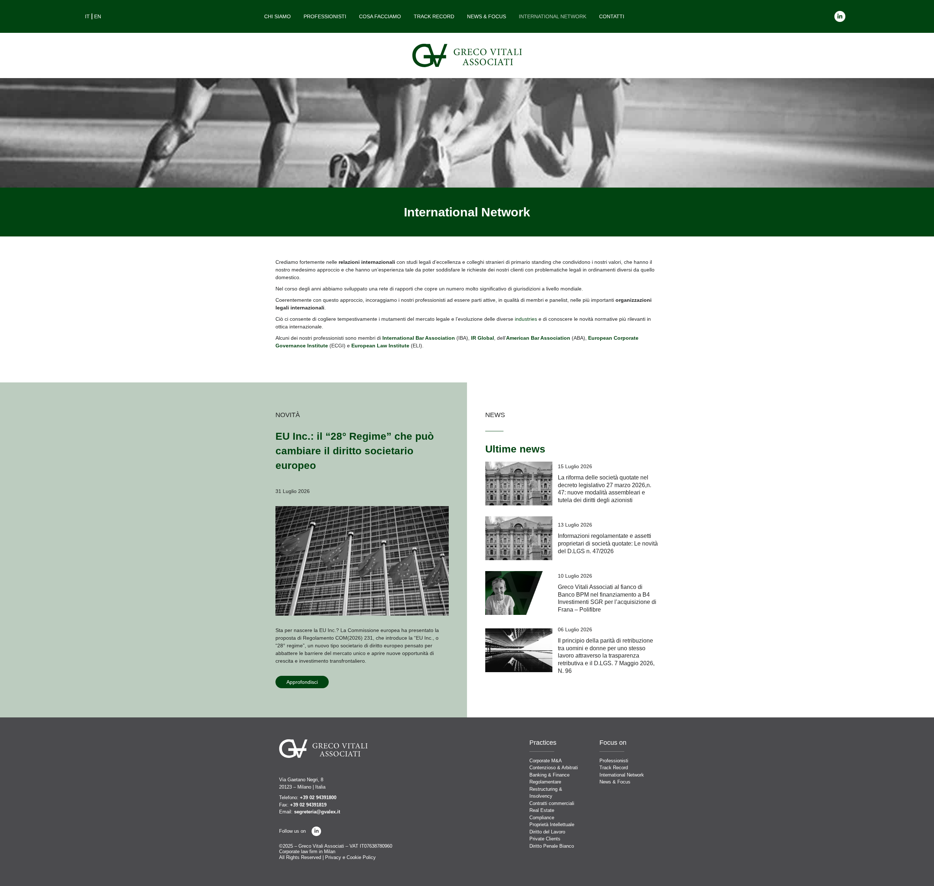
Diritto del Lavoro (547, 832)
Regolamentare (545, 782)
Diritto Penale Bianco (551, 846)
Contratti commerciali (551, 803)
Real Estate (541, 810)
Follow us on (292, 831)
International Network (552, 16)
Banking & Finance (549, 775)
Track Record (434, 16)
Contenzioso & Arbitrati (553, 767)
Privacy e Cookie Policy (350, 857)
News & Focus (486, 16)
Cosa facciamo (380, 16)
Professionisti (325, 16)
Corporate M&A (545, 760)
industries (526, 319)
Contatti (611, 16)
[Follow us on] (316, 831)
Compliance (541, 817)
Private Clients (544, 838)
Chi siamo (277, 16)
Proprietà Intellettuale (551, 824)
